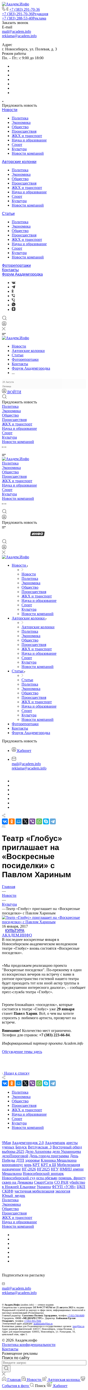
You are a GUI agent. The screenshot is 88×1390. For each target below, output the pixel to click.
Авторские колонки (19, 162)
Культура (19, 149)
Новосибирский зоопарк (43, 1173)
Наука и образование (29, 140)
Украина (44, 1187)
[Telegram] (13, 287)
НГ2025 (43, 1169)
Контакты (10, 270)
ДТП (20, 1160)
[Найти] (6, 1368)
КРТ (36, 1165)
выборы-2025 (13, 1151)
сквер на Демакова (17, 1182)
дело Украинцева (66, 1151)
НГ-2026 (29, 1169)
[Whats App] (13, 305)
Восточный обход (67, 1147)
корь (28, 1165)
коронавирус (12, 1165)
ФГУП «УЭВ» (64, 1187)
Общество (20, 127)
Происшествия (24, 131)
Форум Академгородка (22, 274)
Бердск (21, 1147)
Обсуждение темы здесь (22, 1052)
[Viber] (13, 296)
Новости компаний (28, 153)
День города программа (49, 1156)
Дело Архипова (38, 1151)
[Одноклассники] (12, 291)
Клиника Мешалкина (59, 1160)
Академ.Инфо (17, 935)
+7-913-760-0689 (75, 1315)
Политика (20, 118)
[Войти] (4, 325)
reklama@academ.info (19, 36)
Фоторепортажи (16, 265)
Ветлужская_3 (40, 1147)
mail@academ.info (16, 31)
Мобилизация (68, 1165)
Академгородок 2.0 (28, 1143)
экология (62, 1191)
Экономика (21, 122)
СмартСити (43, 1182)
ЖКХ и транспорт (27, 136)
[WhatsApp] (39, 821)
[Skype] (46, 821)
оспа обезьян (46, 1178)
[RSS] (3, 826)
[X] (25, 821)
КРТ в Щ (48, 1165)
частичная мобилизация (34, 1191)
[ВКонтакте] (13, 282)
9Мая (6, 1143)
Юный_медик (13, 1195)
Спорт (17, 144)
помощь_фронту (72, 1178)
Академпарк (55, 1143)
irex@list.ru (78, 1326)
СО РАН (61, 1182)
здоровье (32, 1160)
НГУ (55, 1169)
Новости (9, 110)
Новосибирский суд (18, 1178)
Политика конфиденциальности (28, 1345)
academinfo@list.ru (43, 1323)
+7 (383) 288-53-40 (24, 18)
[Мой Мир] (19, 821)
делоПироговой (15, 1156)
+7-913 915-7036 (32, 1321)
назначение (11, 1169)
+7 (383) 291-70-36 (24, 9)
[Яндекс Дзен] (13, 309)
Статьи (8, 213)
